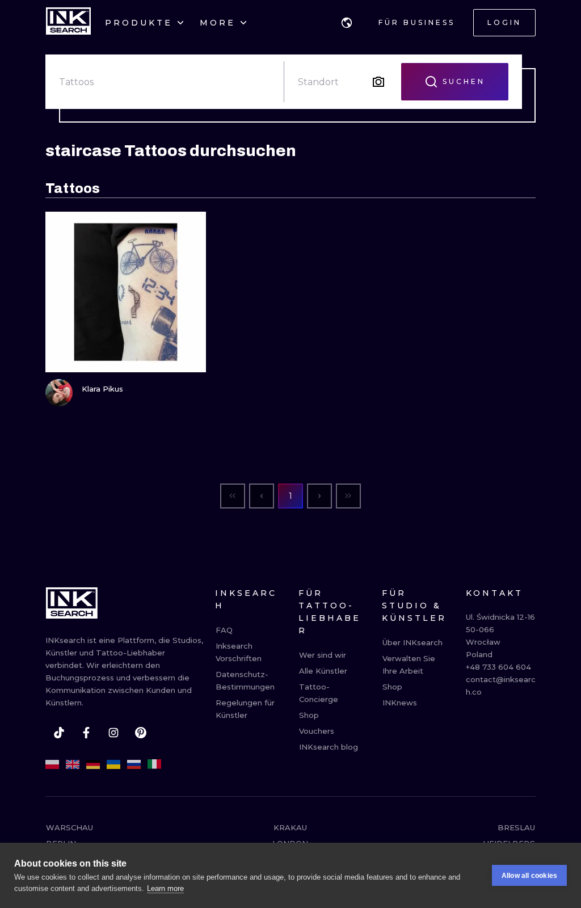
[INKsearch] (68, 23)
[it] (154, 764)
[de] (93, 764)
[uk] (113, 764)
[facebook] (86, 732)
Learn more (165, 888)
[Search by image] (378, 82)
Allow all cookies (529, 876)
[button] (346, 22)
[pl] (52, 764)
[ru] (134, 764)
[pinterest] (140, 732)
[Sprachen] (346, 22)
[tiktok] (59, 732)
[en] (72, 764)
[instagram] (113, 732)
